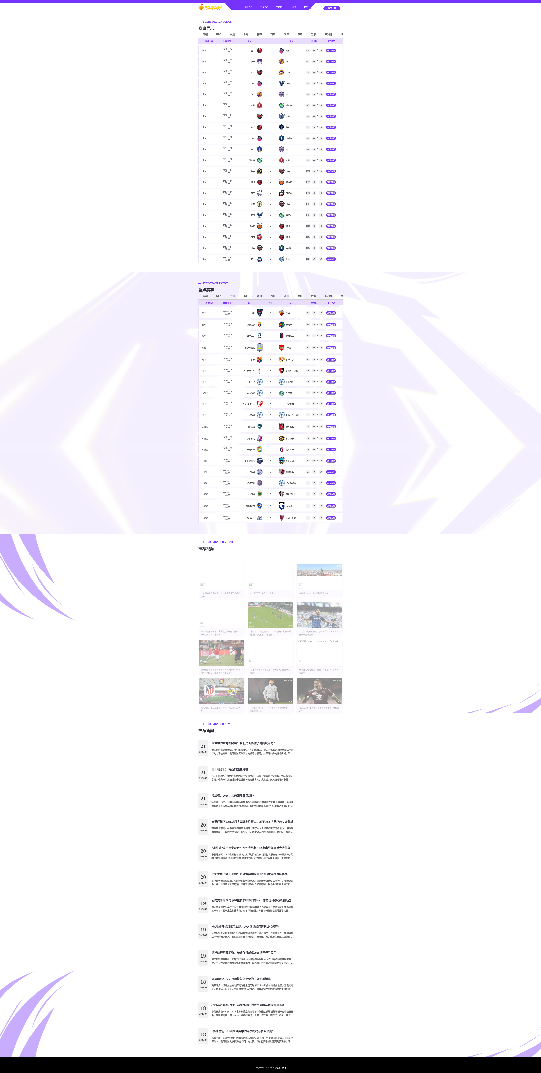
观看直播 (331, 51)
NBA (218, 34)
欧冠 (246, 34)
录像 (306, 7)
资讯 (294, 7)
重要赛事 (280, 7)
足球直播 (248, 7)
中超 (232, 34)
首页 (235, 7)
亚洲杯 (328, 34)
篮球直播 (264, 7)
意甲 (300, 34)
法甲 (286, 34)
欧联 (313, 34)
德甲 (259, 34)
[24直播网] (210, 9)
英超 (205, 34)
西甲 (273, 34)
